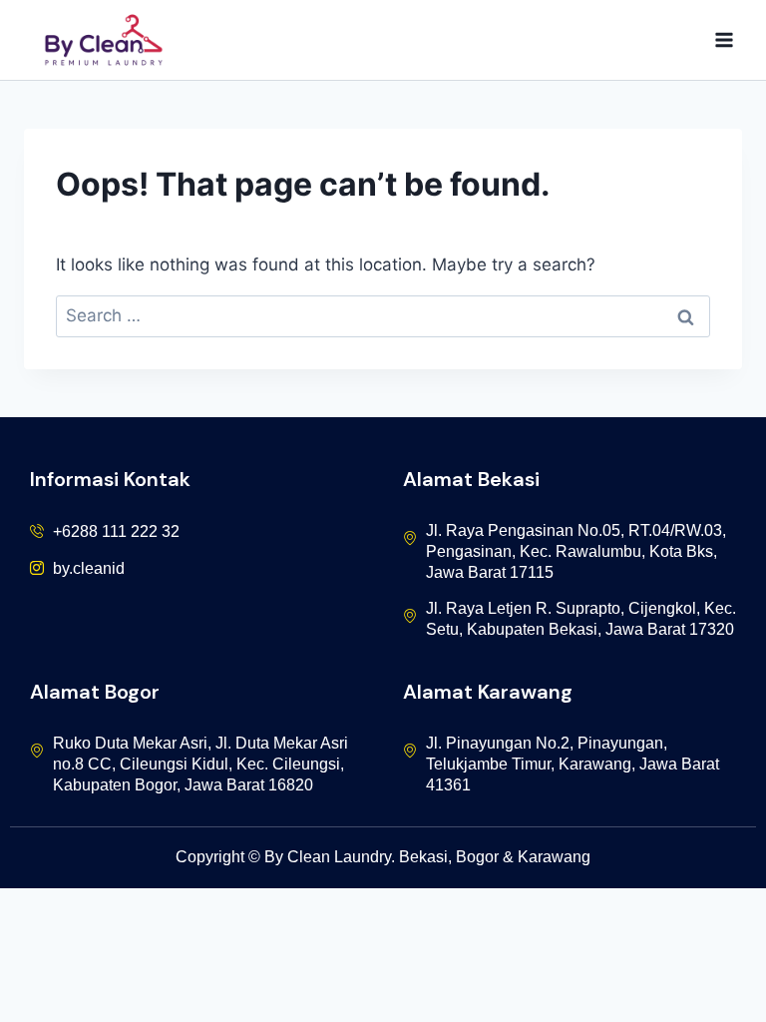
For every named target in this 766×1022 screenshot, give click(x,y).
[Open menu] (723, 39)
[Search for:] (383, 315)
